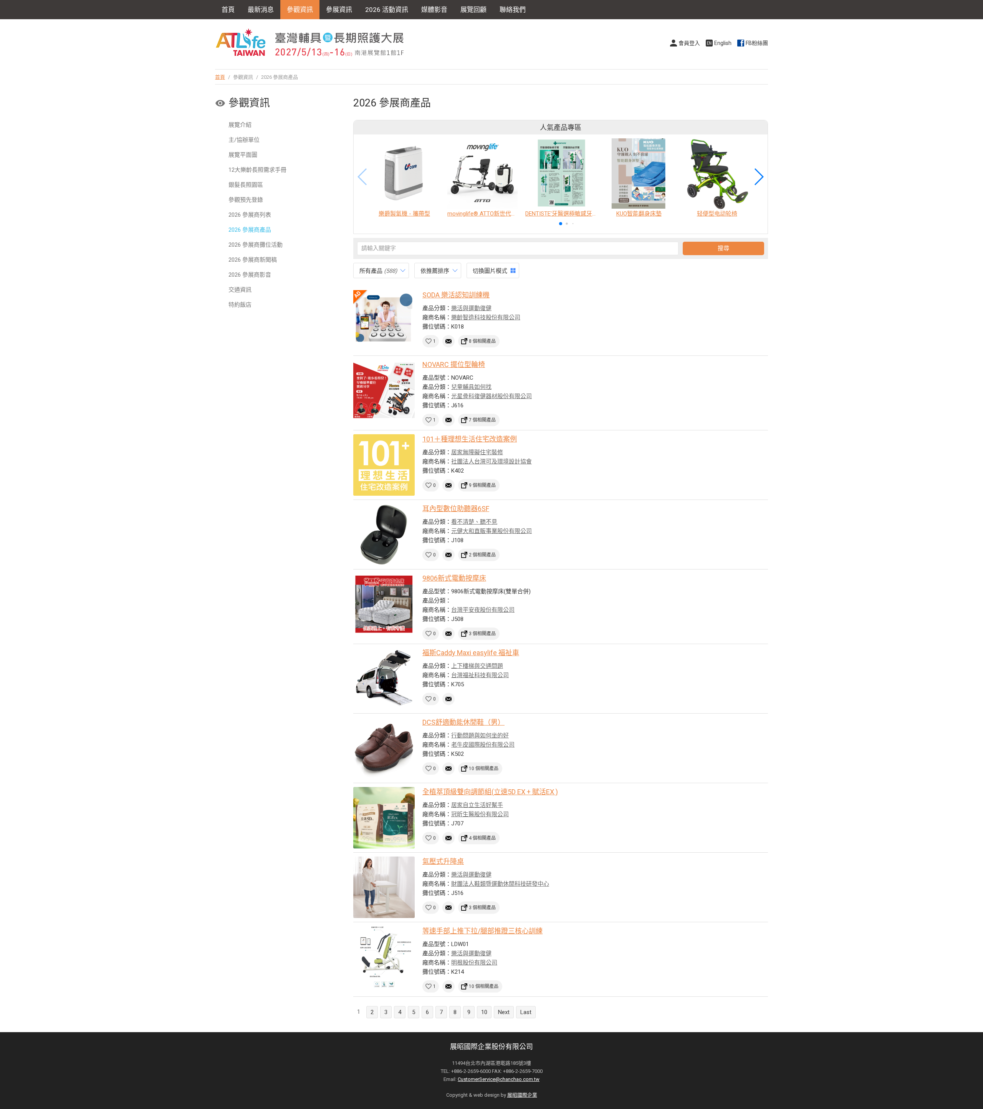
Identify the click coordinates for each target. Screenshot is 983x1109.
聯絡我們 (513, 9)
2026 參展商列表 (249, 214)
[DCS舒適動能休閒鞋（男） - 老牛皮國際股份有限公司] (384, 748)
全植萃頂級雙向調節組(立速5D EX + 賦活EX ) (490, 792)
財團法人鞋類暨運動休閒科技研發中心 (500, 883)
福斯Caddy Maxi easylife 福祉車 (470, 653)
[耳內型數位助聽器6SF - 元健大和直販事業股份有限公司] (384, 534)
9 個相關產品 (482, 485)
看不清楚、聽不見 (474, 521)
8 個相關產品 (482, 341)
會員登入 (689, 43)
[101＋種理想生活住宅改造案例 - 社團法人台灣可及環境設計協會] (384, 465)
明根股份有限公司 (474, 962)
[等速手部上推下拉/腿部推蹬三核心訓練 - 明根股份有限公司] (384, 957)
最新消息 (261, 9)
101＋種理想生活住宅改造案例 (469, 439)
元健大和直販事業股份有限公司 (491, 531)
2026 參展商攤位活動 (255, 244)
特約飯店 (240, 304)
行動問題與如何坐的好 (480, 735)
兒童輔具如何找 (471, 387)
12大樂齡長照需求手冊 (257, 169)
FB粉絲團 (757, 43)
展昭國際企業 (522, 1095)
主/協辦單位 (244, 139)
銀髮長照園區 (245, 184)
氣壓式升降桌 (443, 861)
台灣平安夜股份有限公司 (483, 609)
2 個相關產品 (482, 555)
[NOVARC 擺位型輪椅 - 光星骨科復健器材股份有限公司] (384, 390)
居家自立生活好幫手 (477, 805)
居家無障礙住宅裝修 (477, 452)
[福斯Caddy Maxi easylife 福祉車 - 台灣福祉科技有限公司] (384, 678)
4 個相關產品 (482, 838)
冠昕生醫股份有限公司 (480, 814)
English (722, 43)
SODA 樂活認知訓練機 (456, 295)
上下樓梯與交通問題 (477, 665)
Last (525, 1012)
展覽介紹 (240, 124)
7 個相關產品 (482, 420)
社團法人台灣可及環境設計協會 (491, 461)
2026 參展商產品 (249, 229)
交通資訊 (240, 289)
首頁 (228, 9)
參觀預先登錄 (245, 199)
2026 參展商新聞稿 (252, 259)
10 (484, 1012)
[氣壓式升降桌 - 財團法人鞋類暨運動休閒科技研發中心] (384, 887)
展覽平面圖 (242, 154)
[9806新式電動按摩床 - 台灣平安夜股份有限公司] (384, 604)
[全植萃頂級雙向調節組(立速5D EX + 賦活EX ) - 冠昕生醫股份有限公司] (384, 817)
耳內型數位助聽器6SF (455, 509)
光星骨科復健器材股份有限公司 (491, 396)
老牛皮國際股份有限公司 (483, 744)
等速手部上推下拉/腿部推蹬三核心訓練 (482, 931)
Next (504, 1012)
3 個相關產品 (482, 633)
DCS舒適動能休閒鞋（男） (463, 722)
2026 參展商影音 (249, 274)
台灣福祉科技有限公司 (480, 675)
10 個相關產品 (483, 768)
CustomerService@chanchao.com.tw (498, 1079)
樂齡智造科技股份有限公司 (485, 317)
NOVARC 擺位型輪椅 (453, 364)
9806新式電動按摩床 (454, 578)
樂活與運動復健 (471, 308)
